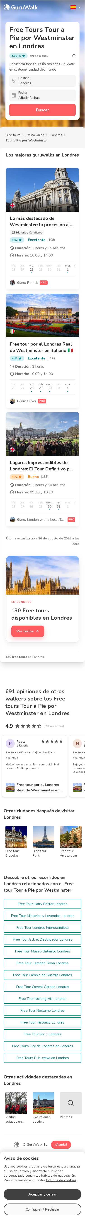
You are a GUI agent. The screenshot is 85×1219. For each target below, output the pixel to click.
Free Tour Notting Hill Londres (42, 998)
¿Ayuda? (61, 1144)
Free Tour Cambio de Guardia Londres (42, 975)
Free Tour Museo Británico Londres (42, 951)
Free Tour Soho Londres (42, 1034)
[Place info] (74, 56)
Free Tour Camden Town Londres (43, 963)
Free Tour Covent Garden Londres (42, 986)
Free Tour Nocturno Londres (42, 1010)
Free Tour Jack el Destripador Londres (42, 939)
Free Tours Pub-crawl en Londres (42, 1057)
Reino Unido (35, 135)
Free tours (13, 135)
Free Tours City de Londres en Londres (42, 1046)
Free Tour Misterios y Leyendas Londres (42, 915)
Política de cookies (61, 1180)
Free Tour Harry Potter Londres (42, 903)
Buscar (42, 110)
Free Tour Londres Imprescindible (42, 927)
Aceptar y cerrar (42, 1194)
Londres (56, 135)
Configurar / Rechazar (42, 1209)
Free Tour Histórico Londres (42, 1022)
